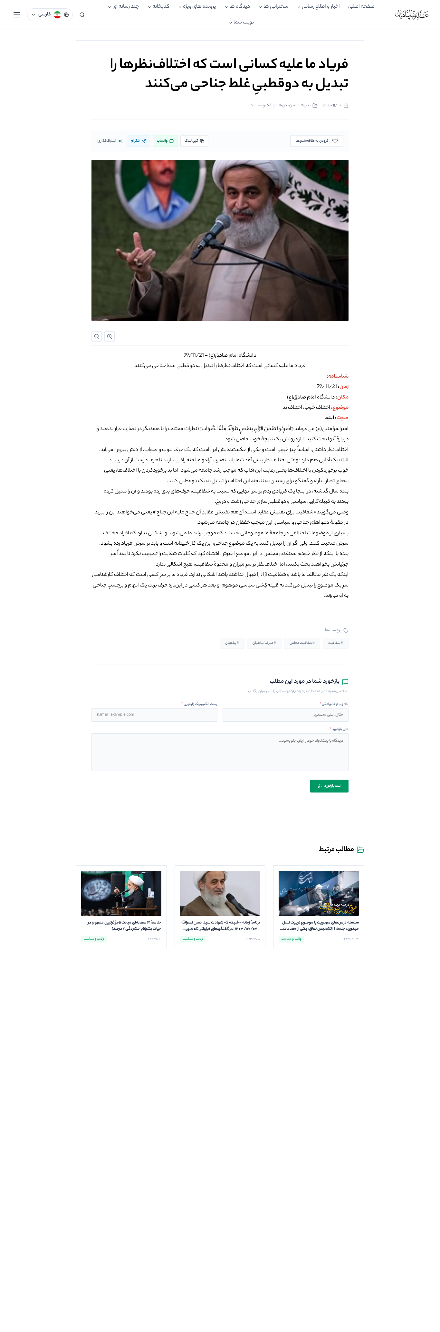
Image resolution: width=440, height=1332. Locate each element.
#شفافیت (335, 643)
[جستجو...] (82, 14)
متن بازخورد (339, 729)
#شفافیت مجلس (302, 643)
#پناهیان (232, 643)
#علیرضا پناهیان (264, 643)
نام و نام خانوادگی (334, 704)
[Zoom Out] (96, 336)
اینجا (329, 418)
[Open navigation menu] (16, 14)
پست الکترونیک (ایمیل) (199, 704)
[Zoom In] (109, 336)
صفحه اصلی (361, 7)
